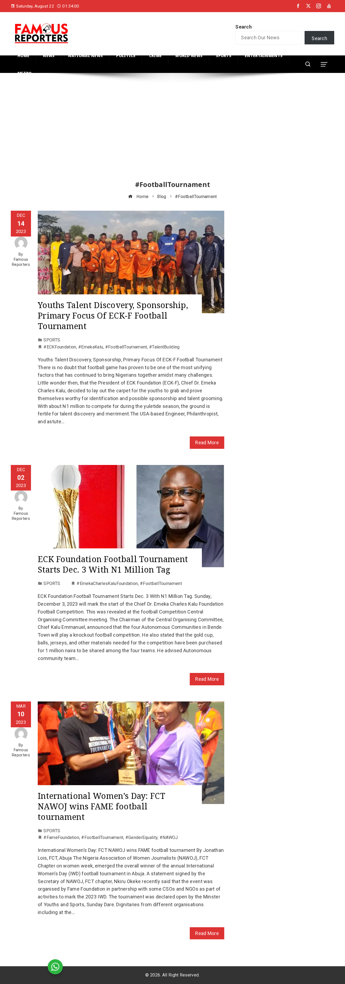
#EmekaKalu (90, 347)
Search (243, 27)
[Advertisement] (172, 131)
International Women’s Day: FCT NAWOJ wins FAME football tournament (101, 806)
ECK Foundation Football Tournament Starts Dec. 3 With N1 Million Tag (113, 564)
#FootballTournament (126, 347)
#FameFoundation (61, 837)
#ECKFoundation (59, 347)
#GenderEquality (141, 837)
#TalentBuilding (164, 347)
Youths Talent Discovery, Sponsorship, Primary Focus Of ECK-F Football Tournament (113, 315)
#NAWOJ (169, 837)
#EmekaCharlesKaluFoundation (107, 583)
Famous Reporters (21, 262)
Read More (207, 442)
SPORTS (51, 340)
